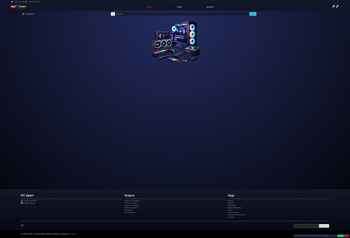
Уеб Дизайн (232, 205)
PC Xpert (72, 234)
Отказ (346, 235)
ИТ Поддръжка (129, 212)
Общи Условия (233, 212)
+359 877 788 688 (33, 1)
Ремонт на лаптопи (131, 203)
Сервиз (230, 203)
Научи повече (332, 235)
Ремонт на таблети (131, 208)
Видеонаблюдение (234, 208)
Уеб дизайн (128, 210)
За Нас (179, 7)
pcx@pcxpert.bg (19, 1)
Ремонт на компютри (132, 201)
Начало (149, 7)
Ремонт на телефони (131, 205)
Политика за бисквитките (237, 215)
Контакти (210, 7)
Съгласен (340, 235)
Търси (253, 14)
